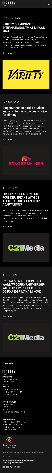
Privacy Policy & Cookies (22, 453)
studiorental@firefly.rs (16, 412)
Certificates (6, 456)
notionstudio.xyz (17, 463)
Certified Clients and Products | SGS (9, 446)
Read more (8, 53)
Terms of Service (8, 453)
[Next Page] (47, 364)
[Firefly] (9, 3)
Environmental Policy (38, 453)
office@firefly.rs (13, 389)
